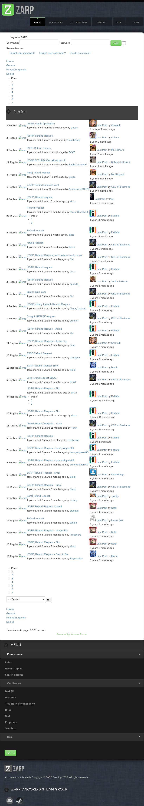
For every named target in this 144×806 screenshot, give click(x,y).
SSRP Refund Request (39, 353)
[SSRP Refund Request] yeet (43, 185)
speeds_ (74, 283)
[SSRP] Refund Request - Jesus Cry (47, 341)
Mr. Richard (117, 149)
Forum (37, 22)
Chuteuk (115, 125)
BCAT (72, 152)
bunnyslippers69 (79, 452)
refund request (35, 242)
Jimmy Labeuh (78, 308)
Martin (114, 367)
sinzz (73, 201)
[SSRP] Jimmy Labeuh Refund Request (48, 304)
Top (8, 752)
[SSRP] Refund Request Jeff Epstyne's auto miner (54, 255)
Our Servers (56, 22)
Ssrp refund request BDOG (42, 377)
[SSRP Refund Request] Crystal (44, 506)
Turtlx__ (75, 427)
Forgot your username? (52, 53)
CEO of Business (120, 186)
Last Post (102, 125)
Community (102, 22)
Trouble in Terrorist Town (20, 703)
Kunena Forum (79, 634)
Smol (73, 369)
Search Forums (14, 674)
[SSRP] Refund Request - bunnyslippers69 (50, 448)
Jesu (72, 345)
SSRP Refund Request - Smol (43, 472)
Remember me (14, 48)
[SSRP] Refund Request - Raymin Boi (47, 554)
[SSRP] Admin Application (41, 123)
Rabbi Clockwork (78, 164)
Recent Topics (13, 668)
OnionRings (117, 474)
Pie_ (111, 198)
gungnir (74, 320)
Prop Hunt (11, 722)
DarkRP (9, 691)
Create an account (80, 53)
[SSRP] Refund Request (40, 279)
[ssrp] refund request (38, 172)
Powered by (63, 634)
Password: (64, 42)
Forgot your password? (22, 53)
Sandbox (10, 728)
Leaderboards (79, 22)
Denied (10, 73)
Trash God (73, 440)
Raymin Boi (76, 558)
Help (118, 22)
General (10, 65)
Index (8, 662)
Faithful (115, 215)
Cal (72, 259)
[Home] (18, 8)
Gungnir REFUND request (41, 316)
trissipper (75, 357)
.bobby (73, 500)
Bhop (8, 709)
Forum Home (14, 654)
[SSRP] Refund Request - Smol (44, 484)
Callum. (115, 137)
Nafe (113, 507)
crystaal (74, 510)
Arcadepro (75, 534)
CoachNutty (73, 140)
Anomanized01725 (78, 189)
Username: (12, 42)
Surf (7, 716)
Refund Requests (16, 69)
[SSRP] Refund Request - (41, 135)
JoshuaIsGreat (119, 281)
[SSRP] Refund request (40, 197)
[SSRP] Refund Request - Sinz (43, 388)
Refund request (35, 207)
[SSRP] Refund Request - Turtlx (44, 423)
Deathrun (10, 697)
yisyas (74, 127)
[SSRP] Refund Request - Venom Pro (47, 530)
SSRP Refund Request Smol (42, 365)
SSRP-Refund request (39, 148)
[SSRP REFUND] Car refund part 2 (46, 160)
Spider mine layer (36, 291)
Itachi (72, 247)
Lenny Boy (117, 520)
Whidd (73, 522)
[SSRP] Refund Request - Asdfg (44, 328)
